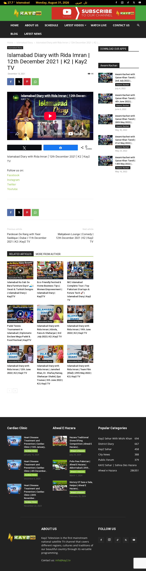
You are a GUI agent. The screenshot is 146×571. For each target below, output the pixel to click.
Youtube (12, 189)
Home (15, 25)
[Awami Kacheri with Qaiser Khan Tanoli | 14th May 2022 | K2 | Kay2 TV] (105, 161)
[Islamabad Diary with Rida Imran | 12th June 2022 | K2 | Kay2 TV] (20, 354)
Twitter (11, 184)
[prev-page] (9, 390)
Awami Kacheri (122, 84)
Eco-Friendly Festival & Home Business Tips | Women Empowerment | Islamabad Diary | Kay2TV (49, 289)
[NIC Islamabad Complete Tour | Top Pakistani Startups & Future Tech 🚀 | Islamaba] (80, 270)
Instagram (13, 179)
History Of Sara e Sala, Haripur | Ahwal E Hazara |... (81, 485)
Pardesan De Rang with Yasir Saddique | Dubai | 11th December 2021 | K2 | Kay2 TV (26, 238)
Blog (14, 34)
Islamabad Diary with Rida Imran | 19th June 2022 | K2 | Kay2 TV (79, 329)
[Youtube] (139, 2)
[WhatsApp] (35, 81)
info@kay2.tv (63, 560)
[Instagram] (122, 2)
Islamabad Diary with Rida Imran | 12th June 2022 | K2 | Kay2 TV (19, 369)
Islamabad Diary (25, 42)
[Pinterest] (27, 81)
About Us (31, 25)
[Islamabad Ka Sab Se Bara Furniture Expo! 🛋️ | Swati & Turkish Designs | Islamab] (20, 270)
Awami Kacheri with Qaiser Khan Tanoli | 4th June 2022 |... (125, 98)
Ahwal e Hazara (77, 451)
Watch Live (98, 25)
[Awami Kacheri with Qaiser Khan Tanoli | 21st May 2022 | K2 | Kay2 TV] (105, 140)
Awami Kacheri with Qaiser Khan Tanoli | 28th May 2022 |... (125, 119)
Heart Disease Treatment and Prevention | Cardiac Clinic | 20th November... (34, 491)
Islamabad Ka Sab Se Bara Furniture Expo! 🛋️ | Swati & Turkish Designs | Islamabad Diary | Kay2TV (20, 289)
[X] (134, 2)
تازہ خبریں (81, 2)
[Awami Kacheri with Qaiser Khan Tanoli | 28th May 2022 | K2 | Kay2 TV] (105, 119)
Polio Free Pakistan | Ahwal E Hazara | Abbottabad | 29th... (80, 464)
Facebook (13, 175)
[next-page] (15, 390)
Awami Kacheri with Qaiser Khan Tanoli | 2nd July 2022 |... (125, 77)
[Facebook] (116, 2)
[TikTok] (128, 2)
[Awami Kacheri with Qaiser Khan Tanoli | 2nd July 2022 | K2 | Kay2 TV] (105, 78)
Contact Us (121, 25)
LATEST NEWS (32, 34)
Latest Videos (74, 25)
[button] (138, 25)
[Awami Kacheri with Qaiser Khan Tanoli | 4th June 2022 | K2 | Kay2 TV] (105, 99)
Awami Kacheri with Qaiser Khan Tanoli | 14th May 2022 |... (125, 160)
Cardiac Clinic (31, 451)
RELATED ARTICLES (20, 254)
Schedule (51, 25)
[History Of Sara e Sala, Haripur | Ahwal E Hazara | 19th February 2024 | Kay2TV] (60, 486)
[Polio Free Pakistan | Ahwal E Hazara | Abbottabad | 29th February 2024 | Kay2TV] (60, 465)
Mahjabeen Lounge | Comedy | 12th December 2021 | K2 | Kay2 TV (74, 238)
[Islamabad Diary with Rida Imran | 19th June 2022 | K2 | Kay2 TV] (80, 314)
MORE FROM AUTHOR (48, 254)
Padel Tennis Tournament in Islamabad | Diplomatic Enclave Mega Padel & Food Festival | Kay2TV (19, 333)
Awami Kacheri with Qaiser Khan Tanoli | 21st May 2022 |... (125, 139)
